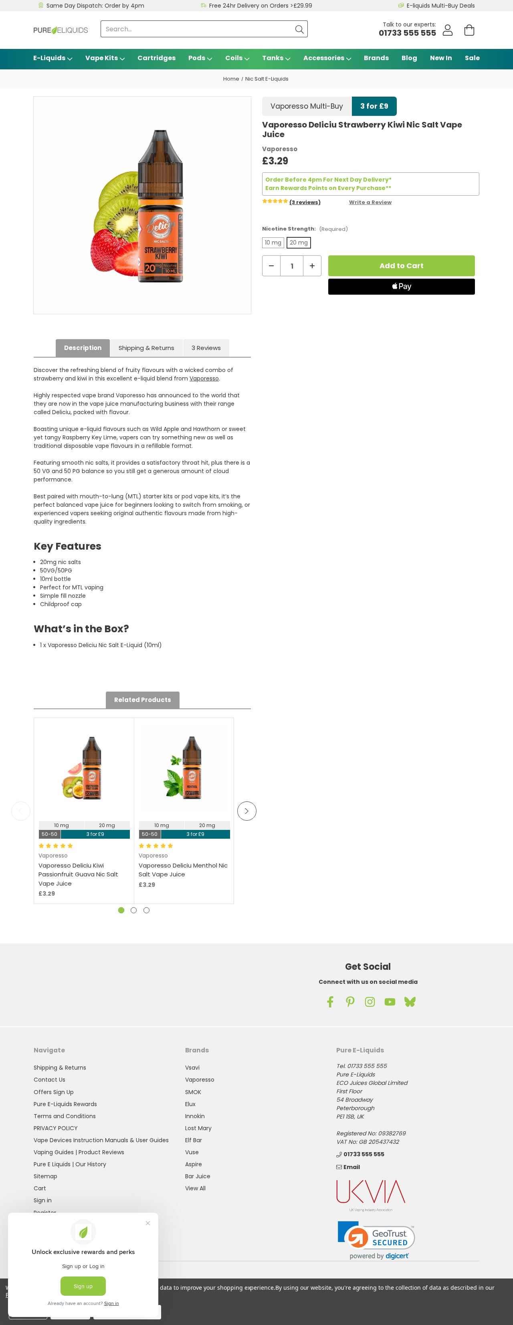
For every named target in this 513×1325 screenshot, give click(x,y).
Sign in (43, 1200)
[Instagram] (370, 1001)
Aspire (193, 1164)
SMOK (193, 1092)
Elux (190, 1104)
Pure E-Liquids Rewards (65, 1104)
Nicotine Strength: (305, 229)
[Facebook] (330, 1001)
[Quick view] (84, 792)
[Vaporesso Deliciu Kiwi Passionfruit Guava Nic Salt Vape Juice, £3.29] (84, 768)
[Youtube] (390, 1001)
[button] (376, 1240)
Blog (409, 58)
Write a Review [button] (370, 202)
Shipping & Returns (146, 348)
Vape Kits (101, 58)
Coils (233, 58)
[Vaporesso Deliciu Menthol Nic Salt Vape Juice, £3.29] (184, 768)
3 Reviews (206, 348)
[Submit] (299, 28)
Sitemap (45, 1176)
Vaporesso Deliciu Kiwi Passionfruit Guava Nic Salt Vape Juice (78, 874)
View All (195, 1188)
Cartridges (156, 58)
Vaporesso (204, 378)
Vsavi (192, 1068)
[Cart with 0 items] (469, 30)
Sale (472, 58)
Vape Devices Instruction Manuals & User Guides (101, 1140)
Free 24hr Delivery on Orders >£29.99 (260, 6)
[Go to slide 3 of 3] (146, 910)
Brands (376, 58)
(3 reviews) (305, 202)
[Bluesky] (410, 1001)
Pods (196, 58)
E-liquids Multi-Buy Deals (441, 6)
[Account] (448, 30)
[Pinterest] (350, 1001)
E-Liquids (49, 58)
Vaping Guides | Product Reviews (79, 1152)
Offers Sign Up (54, 1092)
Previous (20, 811)
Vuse (192, 1152)
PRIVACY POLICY (56, 1128)
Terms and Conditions (65, 1116)
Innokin (195, 1116)
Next (246, 811)
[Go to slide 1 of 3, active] (121, 910)
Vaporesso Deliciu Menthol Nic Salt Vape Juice (183, 870)
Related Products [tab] (142, 700)
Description (82, 348)
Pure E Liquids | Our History (70, 1164)
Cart (40, 1188)
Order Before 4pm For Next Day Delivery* (328, 180)
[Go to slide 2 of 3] (134, 910)
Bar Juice (197, 1176)
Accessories (323, 58)
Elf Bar (193, 1140)
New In (441, 58)
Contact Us (49, 1080)
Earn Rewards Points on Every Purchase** (328, 188)
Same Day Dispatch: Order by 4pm (95, 6)
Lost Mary (198, 1128)
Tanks (272, 58)
